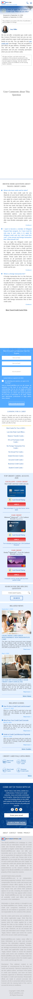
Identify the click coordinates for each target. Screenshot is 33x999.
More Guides (26, 749)
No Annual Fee (15, 452)
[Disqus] (16, 121)
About (5, 833)
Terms (20, 833)
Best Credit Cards (10, 770)
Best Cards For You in (15, 428)
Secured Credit (15, 460)
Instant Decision (15, 456)
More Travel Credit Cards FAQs (16, 310)
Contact (12, 833)
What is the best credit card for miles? (16, 190)
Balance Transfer (15, 436)
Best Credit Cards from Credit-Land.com (16, 484)
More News (27, 696)
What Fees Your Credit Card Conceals (15, 720)
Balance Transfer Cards (23, 761)
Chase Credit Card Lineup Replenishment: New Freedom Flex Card (16, 637)
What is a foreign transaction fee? (14, 274)
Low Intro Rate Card (15, 432)
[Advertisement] (16, 76)
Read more (26, 649)
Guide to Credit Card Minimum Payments (16, 734)
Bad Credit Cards (10, 761)
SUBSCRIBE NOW (16, 822)
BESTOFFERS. (13, 839)
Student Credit (15, 468)
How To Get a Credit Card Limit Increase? (16, 706)
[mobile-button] (31, 3)
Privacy (27, 833)
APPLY (16, 504)
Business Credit (15, 464)
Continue (28, 225)
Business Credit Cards (25, 770)
